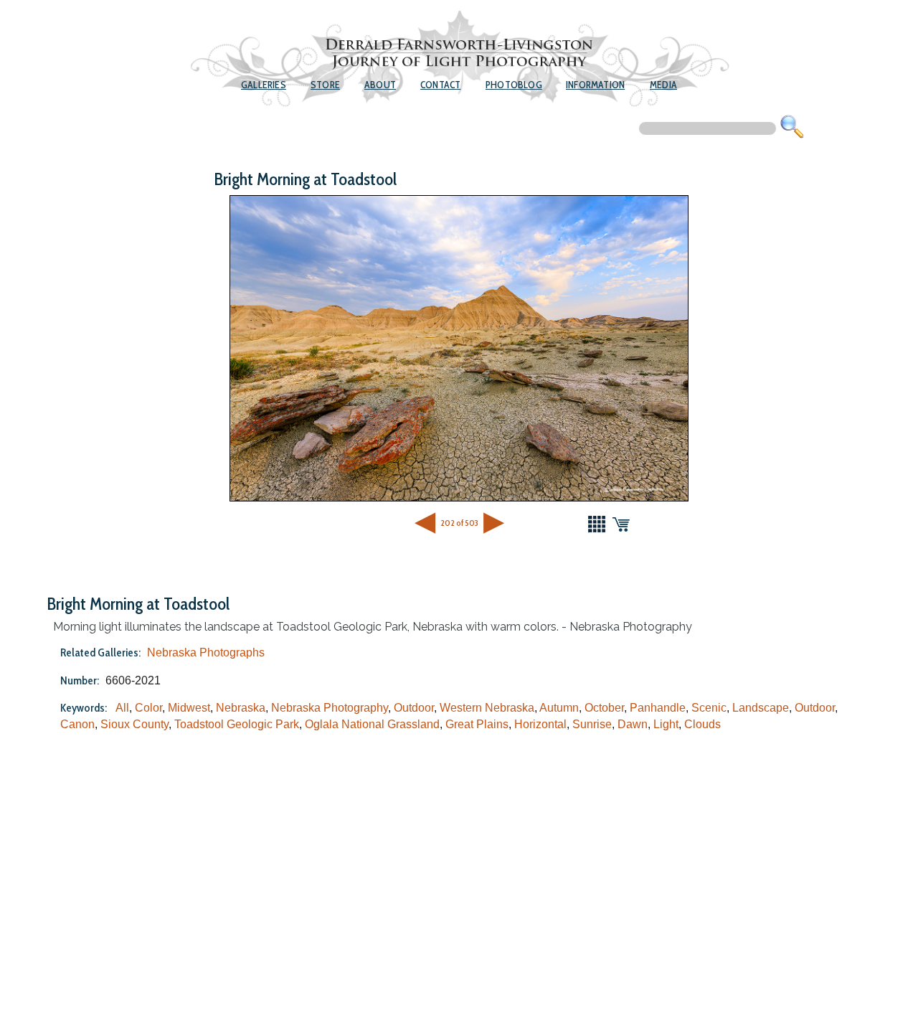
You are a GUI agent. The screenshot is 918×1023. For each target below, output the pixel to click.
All (122, 708)
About (380, 84)
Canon (77, 724)
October (604, 708)
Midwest (189, 708)
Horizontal (540, 724)
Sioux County (134, 724)
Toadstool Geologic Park (236, 724)
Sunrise (592, 724)
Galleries (263, 84)
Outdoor (414, 708)
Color (148, 708)
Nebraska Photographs (206, 652)
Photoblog (514, 84)
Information (595, 84)
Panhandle (658, 708)
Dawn (632, 724)
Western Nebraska (487, 708)
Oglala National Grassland (372, 724)
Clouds (702, 724)
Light (665, 724)
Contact (440, 84)
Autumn (559, 708)
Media (663, 84)
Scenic (709, 708)
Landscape (760, 708)
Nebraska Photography (329, 708)
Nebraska (240, 708)
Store (325, 84)
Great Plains (476, 724)
